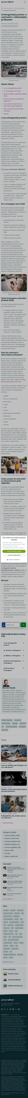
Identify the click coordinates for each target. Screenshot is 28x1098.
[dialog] (14, 549)
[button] (14, 560)
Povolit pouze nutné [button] (14, 555)
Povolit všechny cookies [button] (14, 551)
